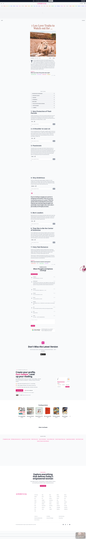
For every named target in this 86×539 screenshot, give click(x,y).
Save (50, 58)
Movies (58, 503)
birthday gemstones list (16, 439)
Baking (58, 494)
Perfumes (58, 505)
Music (65, 503)
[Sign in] (84, 3)
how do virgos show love (60, 439)
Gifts (57, 500)
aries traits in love (79, 439)
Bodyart (35, 496)
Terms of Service (36, 519)
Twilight (50, 509)
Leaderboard (59, 386)
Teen (35, 509)
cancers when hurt (50, 439)
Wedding (58, 509)
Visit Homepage (43, 485)
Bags (50, 494)
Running (65, 505)
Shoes (35, 507)
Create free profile (19, 390)
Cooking (58, 496)
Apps (42, 494)
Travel (43, 509)
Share (54, 58)
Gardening (51, 500)
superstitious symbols (70, 439)
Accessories (36, 494)
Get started (67, 386)
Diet (35, 498)
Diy (42, 498)
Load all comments (34, 274)
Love (35, 503)
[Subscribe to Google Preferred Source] (36, 329)
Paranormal (43, 505)
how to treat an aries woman (43, 441)
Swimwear (65, 507)
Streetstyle (58, 507)
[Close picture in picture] (76, 533)
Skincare (43, 507)
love (2, 20)
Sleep (50, 507)
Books (43, 496)
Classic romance (42, 263)
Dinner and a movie (33, 74)
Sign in (33, 392)
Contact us (36, 516)
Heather (33, 58)
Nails (35, 505)
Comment (32, 325)
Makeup (43, 503)
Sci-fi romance (46, 263)
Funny (35, 500)
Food (65, 498)
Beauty (65, 494)
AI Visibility (48, 516)
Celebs (50, 496)
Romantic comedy (33, 263)
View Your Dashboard (29, 390)
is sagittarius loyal (6, 439)
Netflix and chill (44, 74)
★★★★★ (83, 20)
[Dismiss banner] (54, 329)
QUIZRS (54, 75)
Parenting (50, 505)
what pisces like (34, 439)
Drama (37, 263)
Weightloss (66, 509)
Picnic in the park (39, 74)
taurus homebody (42, 439)
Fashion (50, 498)
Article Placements (61, 516)
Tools (35, 510)
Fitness (58, 498)
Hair (64, 500)
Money (50, 503)
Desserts (65, 496)
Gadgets (43, 500)
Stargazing (48, 74)
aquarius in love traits (26, 439)
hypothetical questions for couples (39, 200)
